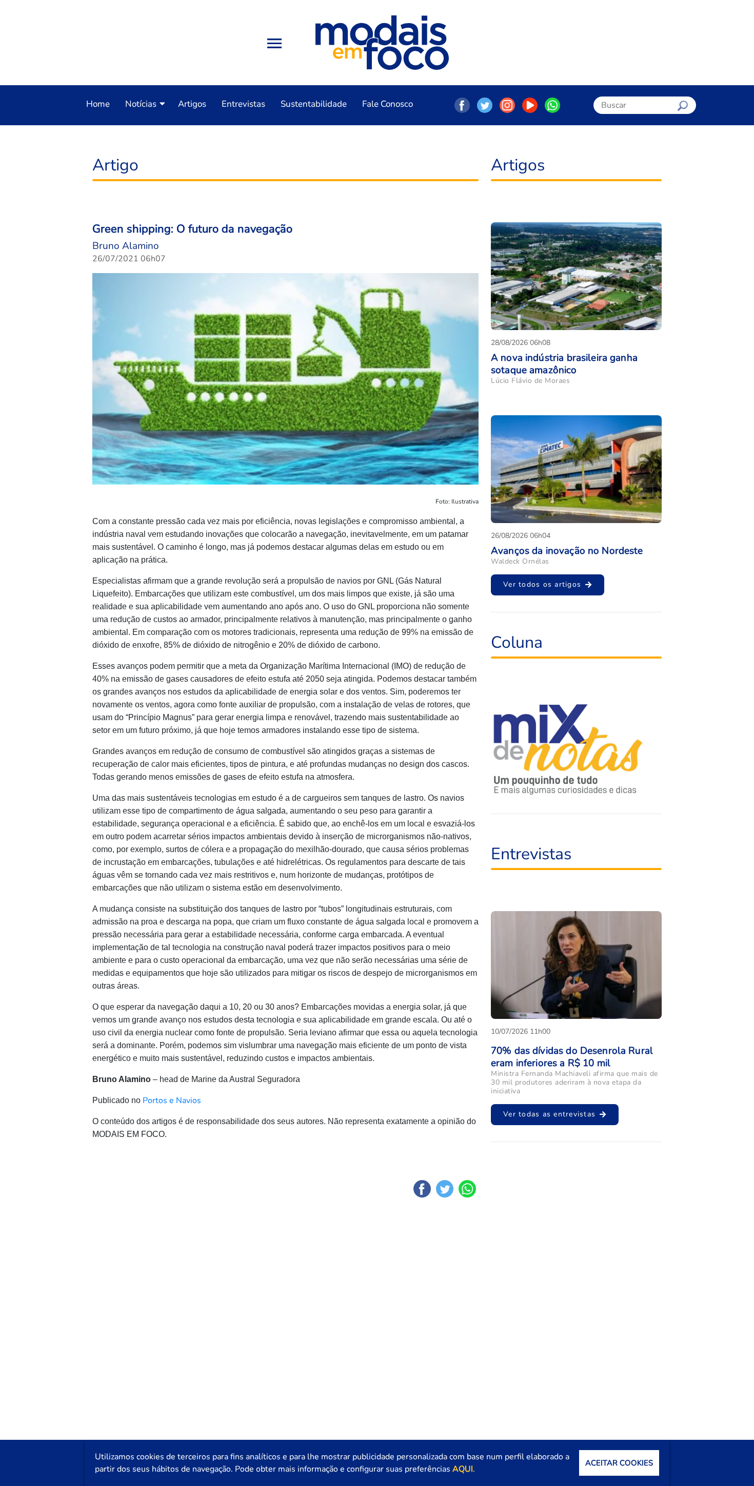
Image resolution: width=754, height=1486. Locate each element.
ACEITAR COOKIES (619, 1463)
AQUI (462, 1469)
